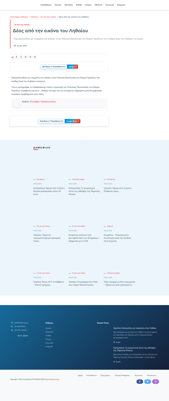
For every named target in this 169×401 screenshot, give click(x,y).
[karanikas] (135, 70)
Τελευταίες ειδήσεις (19, 17)
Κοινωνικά (110, 5)
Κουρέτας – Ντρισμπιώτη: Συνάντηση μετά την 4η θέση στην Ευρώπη (117, 238)
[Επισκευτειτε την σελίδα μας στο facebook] (139, 381)
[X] (147, 381)
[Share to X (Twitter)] (21, 57)
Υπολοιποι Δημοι (78, 179)
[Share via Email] (30, 57)
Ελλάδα (79, 5)
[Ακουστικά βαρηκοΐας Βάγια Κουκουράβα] (135, 103)
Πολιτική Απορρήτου (122, 375)
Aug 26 (118, 342)
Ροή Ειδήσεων (46, 5)
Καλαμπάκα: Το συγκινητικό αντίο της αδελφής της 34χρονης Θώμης (84, 191)
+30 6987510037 (20, 326)
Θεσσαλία (69, 5)
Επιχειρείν (121, 5)
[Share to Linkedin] (25, 57)
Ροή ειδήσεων (91, 375)
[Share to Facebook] (16, 57)
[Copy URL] (35, 57)
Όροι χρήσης (105, 375)
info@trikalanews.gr (21, 323)
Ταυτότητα (138, 375)
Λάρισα (110, 226)
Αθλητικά (98, 5)
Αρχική (80, 375)
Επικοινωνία (151, 375)
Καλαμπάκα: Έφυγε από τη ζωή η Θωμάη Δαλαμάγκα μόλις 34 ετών (49, 191)
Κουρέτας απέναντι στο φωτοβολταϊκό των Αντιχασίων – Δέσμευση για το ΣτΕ (84, 238)
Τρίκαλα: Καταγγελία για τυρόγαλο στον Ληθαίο (134, 328)
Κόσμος (88, 5)
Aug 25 (118, 362)
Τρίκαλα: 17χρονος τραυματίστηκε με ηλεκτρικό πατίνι (46, 238)
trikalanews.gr (54, 379)
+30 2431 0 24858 (20, 330)
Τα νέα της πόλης (48, 17)
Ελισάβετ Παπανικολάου (43, 101)
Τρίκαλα (58, 5)
